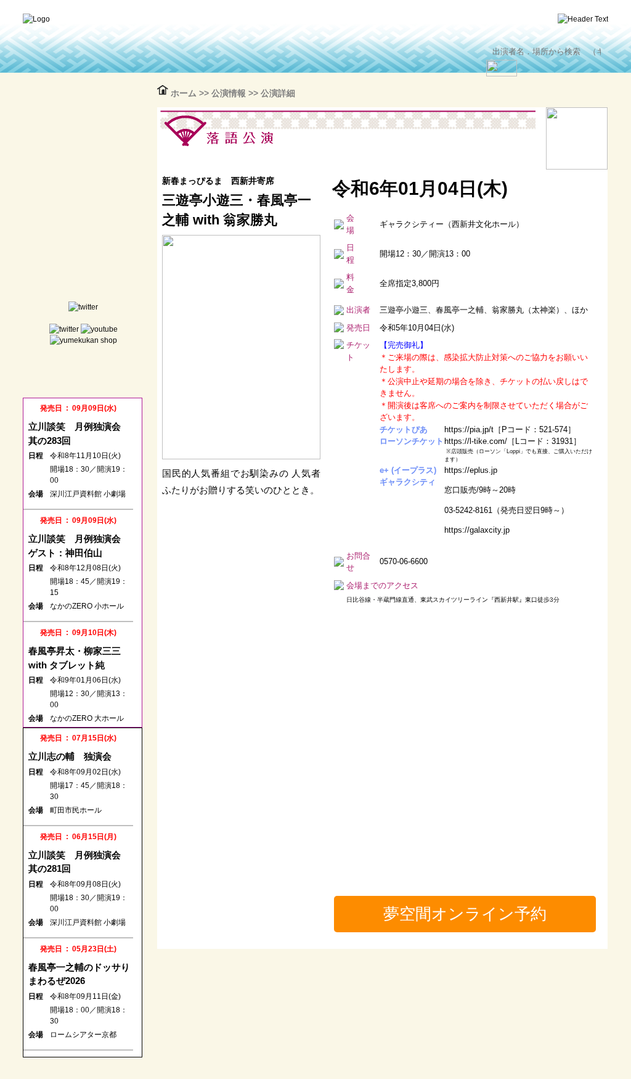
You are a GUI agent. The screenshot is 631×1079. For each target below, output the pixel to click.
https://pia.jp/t (469, 429)
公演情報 (229, 93)
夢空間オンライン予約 (465, 914)
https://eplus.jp (470, 470)
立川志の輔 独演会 (70, 756)
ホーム (185, 93)
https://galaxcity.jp (477, 530)
